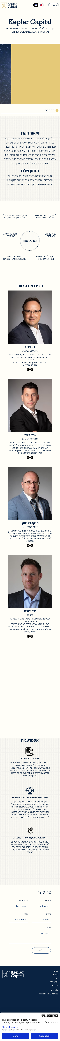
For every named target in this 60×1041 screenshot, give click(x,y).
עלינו (56, 971)
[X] (31, 369)
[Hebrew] (35, 5)
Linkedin (54, 990)
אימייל (48, 914)
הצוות (56, 978)
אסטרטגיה (54, 981)
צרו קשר (55, 985)
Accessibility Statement (48, 993)
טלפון (25, 914)
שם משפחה (23, 900)
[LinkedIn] (28, 369)
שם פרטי (47, 900)
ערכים (55, 974)
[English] (40, 5)
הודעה (47, 927)
